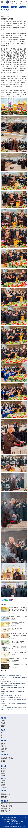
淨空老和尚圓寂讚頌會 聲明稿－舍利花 (10, 675)
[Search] (26, 2)
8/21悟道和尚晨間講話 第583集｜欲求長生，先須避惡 (13, 699)
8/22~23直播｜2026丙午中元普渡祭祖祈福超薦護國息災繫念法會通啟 (18, 635)
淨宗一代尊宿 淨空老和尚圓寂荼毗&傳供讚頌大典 (12, 687)
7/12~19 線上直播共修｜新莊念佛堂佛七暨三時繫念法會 (14, 677)
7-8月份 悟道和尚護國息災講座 (8, 681)
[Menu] (2, 2)
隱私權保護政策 (14, 824)
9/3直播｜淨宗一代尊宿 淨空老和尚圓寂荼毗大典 (12, 691)
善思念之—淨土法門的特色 (16, 628)
